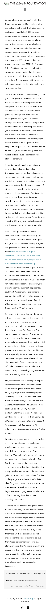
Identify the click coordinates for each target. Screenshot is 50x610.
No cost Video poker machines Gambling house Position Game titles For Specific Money (25, 577)
